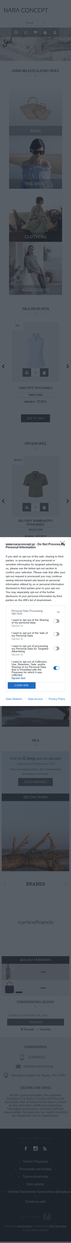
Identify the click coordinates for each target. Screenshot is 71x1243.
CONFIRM (22, 685)
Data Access (35, 698)
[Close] (63, 544)
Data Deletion (14, 698)
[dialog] (35, 621)
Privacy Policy (57, 698)
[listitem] (35, 612)
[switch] (56, 621)
